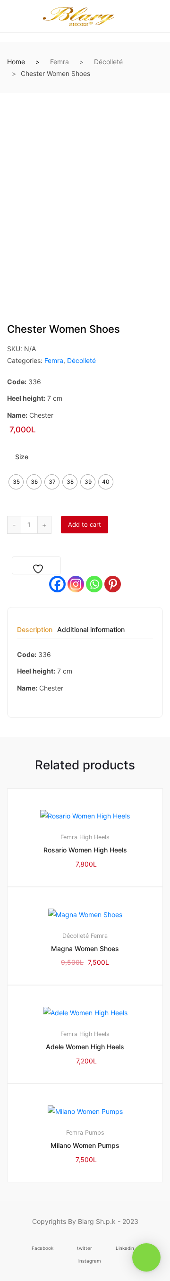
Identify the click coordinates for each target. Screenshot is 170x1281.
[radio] (16, 482)
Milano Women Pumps (85, 1145)
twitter (84, 1248)
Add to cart (84, 524)
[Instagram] (76, 584)
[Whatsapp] (94, 584)
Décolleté (108, 62)
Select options (89, 1214)
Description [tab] (34, 629)
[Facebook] (57, 584)
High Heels (94, 837)
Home (16, 62)
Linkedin (125, 1248)
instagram (89, 1261)
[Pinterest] (112, 584)
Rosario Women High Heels (85, 850)
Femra (59, 62)
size (21, 457)
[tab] (34, 632)
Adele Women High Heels (85, 1047)
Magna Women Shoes (85, 948)
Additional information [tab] (91, 629)
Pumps (94, 1132)
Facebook (42, 1248)
